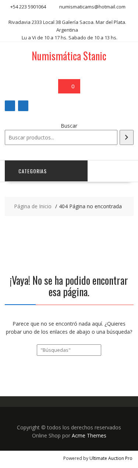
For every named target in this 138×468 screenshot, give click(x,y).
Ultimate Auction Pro (110, 458)
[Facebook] (10, 105)
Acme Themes (89, 435)
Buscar (69, 125)
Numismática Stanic (69, 55)
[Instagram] (23, 105)
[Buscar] (127, 137)
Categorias (32, 171)
